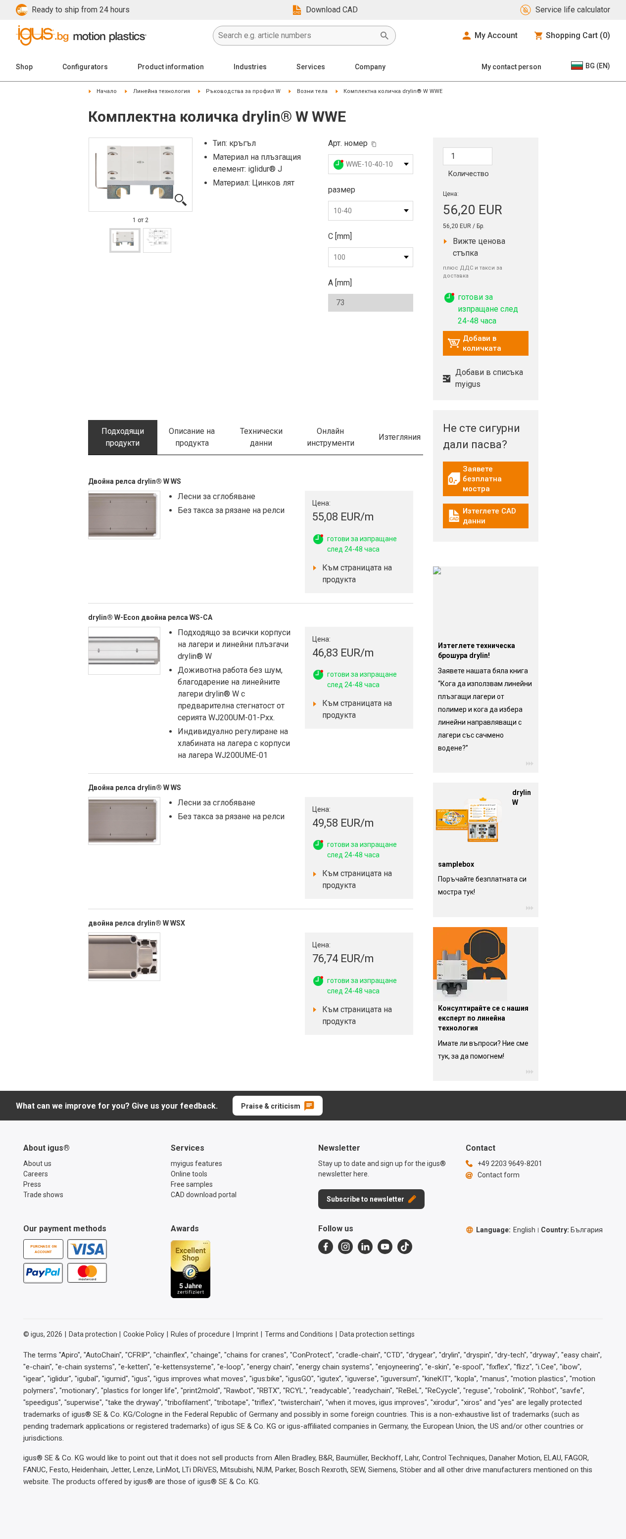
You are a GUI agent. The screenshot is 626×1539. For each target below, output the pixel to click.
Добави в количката (474, 343)
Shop (24, 67)
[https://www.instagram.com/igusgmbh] (345, 1246)
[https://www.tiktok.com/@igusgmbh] (404, 1246)
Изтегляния (400, 437)
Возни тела (312, 91)
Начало (106, 91)
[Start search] (384, 36)
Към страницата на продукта (354, 573)
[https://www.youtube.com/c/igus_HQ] (385, 1246)
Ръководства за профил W (243, 91)
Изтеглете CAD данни (487, 516)
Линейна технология (161, 91)
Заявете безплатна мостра (488, 479)
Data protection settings (377, 1334)
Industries (250, 67)
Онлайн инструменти (330, 437)
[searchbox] (296, 36)
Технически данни (261, 437)
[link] (486, 482)
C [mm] (340, 236)
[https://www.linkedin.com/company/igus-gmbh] (365, 1246)
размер (341, 189)
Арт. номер (348, 143)
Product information (171, 67)
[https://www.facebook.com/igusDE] (325, 1246)
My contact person (511, 67)
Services (310, 67)
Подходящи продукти (122, 437)
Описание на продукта (192, 437)
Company (370, 67)
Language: (505, 1230)
